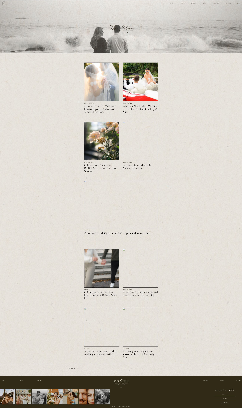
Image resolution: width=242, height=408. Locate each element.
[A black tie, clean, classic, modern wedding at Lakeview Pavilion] (101, 327)
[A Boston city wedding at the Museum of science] (140, 141)
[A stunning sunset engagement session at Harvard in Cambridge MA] (140, 327)
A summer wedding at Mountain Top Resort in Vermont (117, 233)
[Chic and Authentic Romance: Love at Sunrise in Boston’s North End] (101, 268)
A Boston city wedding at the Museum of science (137, 167)
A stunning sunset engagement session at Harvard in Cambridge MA (139, 354)
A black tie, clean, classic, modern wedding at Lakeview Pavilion (100, 353)
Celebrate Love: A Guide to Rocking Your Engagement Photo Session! (100, 168)
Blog (86, 103)
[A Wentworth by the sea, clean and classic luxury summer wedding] (140, 268)
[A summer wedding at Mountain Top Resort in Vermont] (121, 204)
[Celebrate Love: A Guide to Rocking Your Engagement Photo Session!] (101, 141)
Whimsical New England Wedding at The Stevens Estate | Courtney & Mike (140, 109)
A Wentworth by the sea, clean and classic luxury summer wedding (140, 294)
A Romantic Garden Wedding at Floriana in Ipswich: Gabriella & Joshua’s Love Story (100, 109)
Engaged (91, 162)
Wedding (91, 103)
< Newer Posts (75, 368)
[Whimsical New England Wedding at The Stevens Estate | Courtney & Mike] (140, 82)
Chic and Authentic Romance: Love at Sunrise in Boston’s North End (100, 295)
